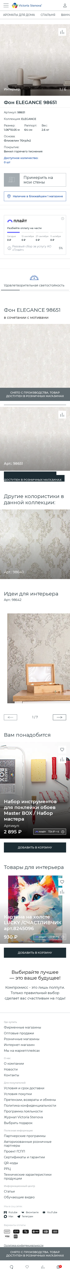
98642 (16, 600)
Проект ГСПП (14, 1151)
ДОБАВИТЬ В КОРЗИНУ (35, 847)
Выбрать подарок (18, 1123)
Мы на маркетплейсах (22, 1050)
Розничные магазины (21, 1039)
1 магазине (55, 196)
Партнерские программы (25, 1136)
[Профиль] (57, 5)
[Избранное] (27, 1267)
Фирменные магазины (22, 1027)
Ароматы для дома (19, 15)
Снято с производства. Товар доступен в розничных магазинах (32, 478)
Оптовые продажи (19, 1033)
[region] (35, 280)
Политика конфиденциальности (30, 1105)
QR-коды (11, 1163)
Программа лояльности (23, 1111)
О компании (14, 1063)
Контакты (11, 1075)
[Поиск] (12, 1267)
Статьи (9, 1191)
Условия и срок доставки (24, 1088)
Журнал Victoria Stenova (23, 1117)
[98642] (35, 658)
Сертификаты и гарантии (24, 1157)
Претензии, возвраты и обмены (30, 1100)
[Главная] (29, 5)
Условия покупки (18, 1094)
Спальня (48, 15)
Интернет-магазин (19, 1045)
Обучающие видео (19, 1197)
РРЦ (7, 1169)
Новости (11, 1069)
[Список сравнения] (43, 1267)
